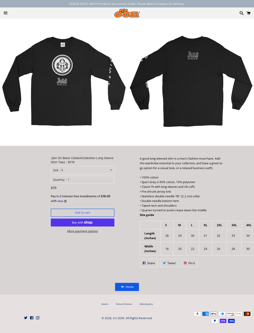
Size (55, 170)
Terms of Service (124, 304)
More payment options (82, 231)
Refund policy (146, 304)
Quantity (59, 180)
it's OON (118, 318)
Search (104, 304)
